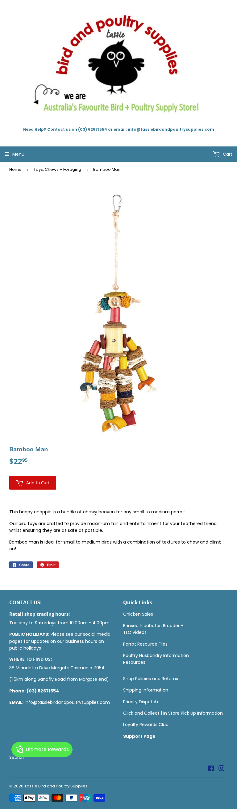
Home (15, 169)
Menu (18, 154)
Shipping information (145, 690)
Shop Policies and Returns (150, 679)
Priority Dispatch (140, 702)
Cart (227, 154)
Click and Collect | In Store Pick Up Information (173, 713)
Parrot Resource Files (145, 644)
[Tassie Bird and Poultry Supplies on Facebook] (211, 769)
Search (16, 757)
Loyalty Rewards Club (145, 724)
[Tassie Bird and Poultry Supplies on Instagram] (221, 769)
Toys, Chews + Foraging (57, 169)
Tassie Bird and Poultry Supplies (56, 786)
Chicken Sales (138, 614)
